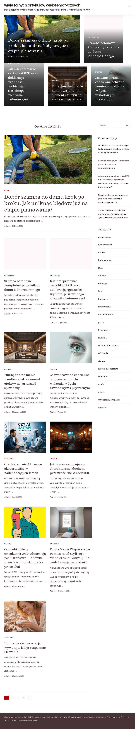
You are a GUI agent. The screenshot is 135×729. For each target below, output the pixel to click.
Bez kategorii (105, 244)
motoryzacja (104, 306)
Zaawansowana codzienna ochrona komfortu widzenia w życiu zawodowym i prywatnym (109, 88)
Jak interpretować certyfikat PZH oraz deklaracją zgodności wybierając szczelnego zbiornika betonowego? (23, 84)
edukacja (102, 283)
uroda (101, 384)
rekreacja (103, 353)
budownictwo (105, 260)
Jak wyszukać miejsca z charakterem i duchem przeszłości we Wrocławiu (69, 468)
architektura (104, 236)
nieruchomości (106, 314)
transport (103, 376)
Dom (10, 33)
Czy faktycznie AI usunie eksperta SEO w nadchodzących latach (23, 468)
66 (24, 698)
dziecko (102, 275)
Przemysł (93, 37)
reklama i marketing (108, 345)
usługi (99, 72)
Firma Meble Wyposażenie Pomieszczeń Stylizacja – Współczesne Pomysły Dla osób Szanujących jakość (70, 555)
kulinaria (103, 298)
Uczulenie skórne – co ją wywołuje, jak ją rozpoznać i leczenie (25, 647)
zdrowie (8, 459)
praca (101, 322)
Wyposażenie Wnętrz (109, 399)
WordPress (32, 721)
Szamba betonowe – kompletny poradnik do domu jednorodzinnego (103, 49)
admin (7, 226)
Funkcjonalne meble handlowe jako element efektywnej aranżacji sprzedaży (67, 92)
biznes (56, 81)
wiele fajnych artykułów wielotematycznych (42, 5)
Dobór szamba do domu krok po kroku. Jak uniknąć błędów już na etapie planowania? (40, 45)
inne (100, 291)
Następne (30, 698)
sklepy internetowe (108, 368)
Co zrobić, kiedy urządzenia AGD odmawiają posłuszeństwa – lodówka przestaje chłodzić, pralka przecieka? (25, 558)
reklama (102, 337)
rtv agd (101, 361)
